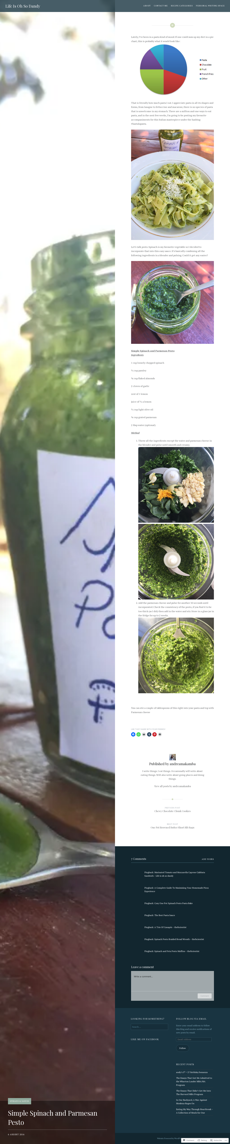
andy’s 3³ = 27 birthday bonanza (192, 1072)
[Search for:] (149, 1026)
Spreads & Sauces (19, 1101)
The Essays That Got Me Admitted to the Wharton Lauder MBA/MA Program (194, 1081)
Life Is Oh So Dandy (22, 6)
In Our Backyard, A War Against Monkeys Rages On (191, 1101)
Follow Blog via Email (191, 1018)
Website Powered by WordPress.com (172, 1138)
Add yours (208, 859)
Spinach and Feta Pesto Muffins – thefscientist (176, 951)
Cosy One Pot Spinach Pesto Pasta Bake (173, 903)
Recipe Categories (182, 5)
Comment (204, 996)
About (147, 5)
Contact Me (161, 5)
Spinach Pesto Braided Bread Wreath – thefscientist (179, 939)
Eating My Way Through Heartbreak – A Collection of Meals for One (194, 1111)
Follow (182, 1048)
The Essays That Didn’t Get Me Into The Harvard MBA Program (193, 1092)
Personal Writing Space (210, 5)
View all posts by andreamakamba (172, 786)
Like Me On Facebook (145, 1039)
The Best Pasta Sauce (164, 915)
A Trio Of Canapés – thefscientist (170, 927)
